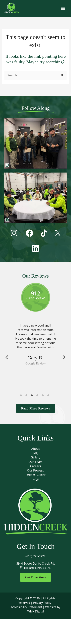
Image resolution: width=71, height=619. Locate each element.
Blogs (36, 479)
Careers (35, 466)
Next (64, 357)
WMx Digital (35, 611)
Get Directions (35, 577)
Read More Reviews (35, 408)
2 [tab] (27, 396)
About (35, 449)
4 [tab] (38, 396)
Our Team (35, 462)
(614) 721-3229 (35, 556)
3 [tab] (33, 396)
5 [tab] (44, 396)
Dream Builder (36, 475)
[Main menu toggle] (62, 8)
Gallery (35, 457)
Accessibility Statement (26, 607)
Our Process (35, 470)
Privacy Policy (42, 603)
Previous (6, 357)
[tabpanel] (35, 344)
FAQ (35, 453)
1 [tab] (22, 396)
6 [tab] (49, 396)
